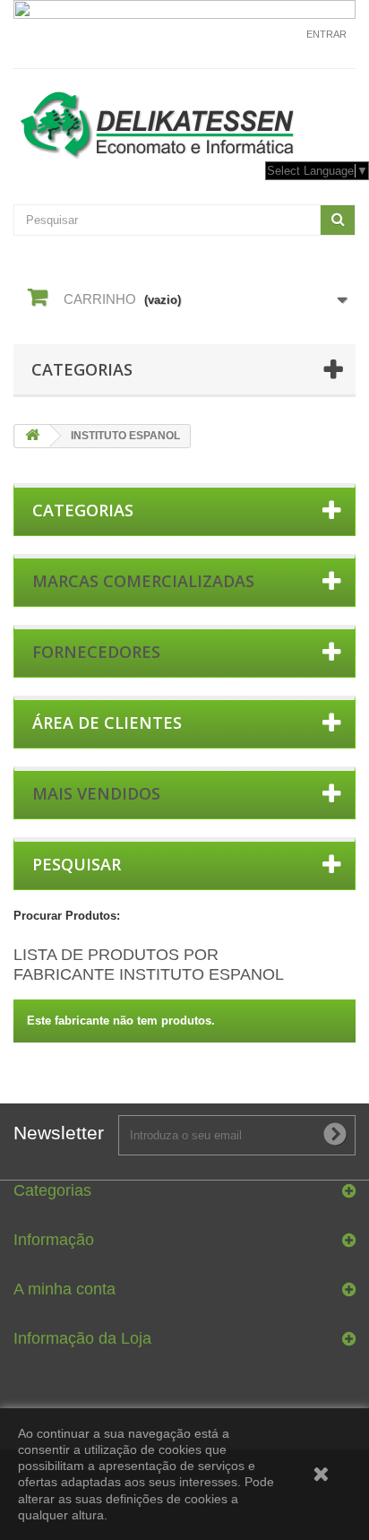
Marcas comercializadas (143, 581)
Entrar (326, 34)
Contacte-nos (255, 42)
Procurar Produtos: (66, 915)
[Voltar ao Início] (32, 436)
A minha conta (64, 1289)
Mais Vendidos (96, 793)
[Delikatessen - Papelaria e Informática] (184, 121)
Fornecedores (96, 651)
